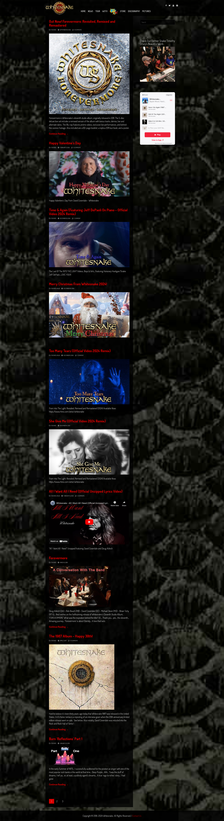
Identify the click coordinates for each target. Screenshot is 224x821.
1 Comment (77, 218)
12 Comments (74, 641)
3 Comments (80, 496)
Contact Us (136, 815)
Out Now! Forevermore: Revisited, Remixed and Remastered (82, 23)
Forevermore (58, 558)
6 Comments (77, 147)
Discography (134, 11)
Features (53, 30)
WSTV (104, 11)
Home (83, 11)
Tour (97, 11)
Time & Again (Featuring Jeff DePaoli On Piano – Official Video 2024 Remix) (88, 212)
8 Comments (78, 30)
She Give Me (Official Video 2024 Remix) (77, 421)
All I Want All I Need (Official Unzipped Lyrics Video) (85, 491)
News (90, 11)
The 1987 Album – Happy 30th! (71, 636)
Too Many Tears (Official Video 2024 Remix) (80, 351)
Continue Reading (58, 133)
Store (123, 11)
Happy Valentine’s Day (65, 143)
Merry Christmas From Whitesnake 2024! (78, 284)
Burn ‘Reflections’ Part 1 (65, 739)
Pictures (146, 11)
